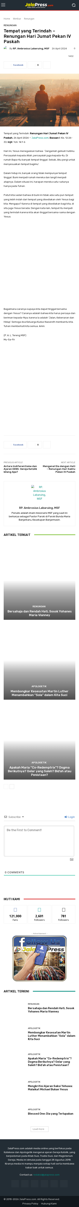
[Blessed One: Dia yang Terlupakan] (14, 1112)
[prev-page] (6, 786)
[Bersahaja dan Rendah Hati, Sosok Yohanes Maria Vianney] (39, 580)
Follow (39, 908)
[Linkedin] (34, 1183)
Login (71, 816)
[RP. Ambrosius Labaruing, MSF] (7, 48)
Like (15, 908)
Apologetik (39, 686)
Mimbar (17, 18)
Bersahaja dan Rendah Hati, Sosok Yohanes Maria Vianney (40, 613)
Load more (38, 1129)
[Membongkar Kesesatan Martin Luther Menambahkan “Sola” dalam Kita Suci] (39, 660)
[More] (47, 65)
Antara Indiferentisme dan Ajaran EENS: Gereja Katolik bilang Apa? (20, 469)
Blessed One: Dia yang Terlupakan (50, 1113)
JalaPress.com (40, 137)
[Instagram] (24, 1183)
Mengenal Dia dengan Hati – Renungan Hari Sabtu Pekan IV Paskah (59, 469)
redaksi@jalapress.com (46, 1174)
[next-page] (12, 786)
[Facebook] (15, 1183)
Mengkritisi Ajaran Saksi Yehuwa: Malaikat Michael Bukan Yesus (50, 1087)
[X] (63, 1183)
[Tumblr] (54, 1183)
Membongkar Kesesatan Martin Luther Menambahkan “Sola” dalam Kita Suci (40, 693)
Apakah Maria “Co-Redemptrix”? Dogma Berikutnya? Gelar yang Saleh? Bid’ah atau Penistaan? (39, 771)
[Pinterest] (44, 1183)
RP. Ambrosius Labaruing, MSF (31, 48)
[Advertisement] (39, 264)
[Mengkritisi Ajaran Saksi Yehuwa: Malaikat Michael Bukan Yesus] (14, 1086)
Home (7, 18)
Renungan (29, 18)
